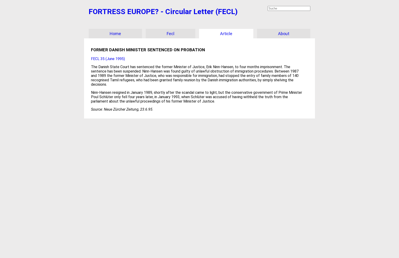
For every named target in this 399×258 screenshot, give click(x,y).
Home (115, 33)
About (283, 33)
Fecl (170, 33)
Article (226, 33)
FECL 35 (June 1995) (108, 59)
